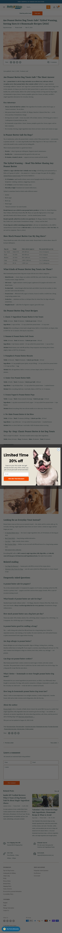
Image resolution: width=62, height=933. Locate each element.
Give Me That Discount (16, 479)
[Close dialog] (58, 449)
